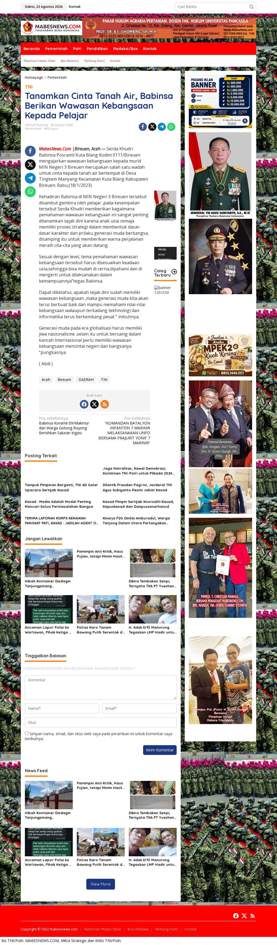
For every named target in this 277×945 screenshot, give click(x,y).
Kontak (191, 929)
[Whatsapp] (171, 127)
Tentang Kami (166, 929)
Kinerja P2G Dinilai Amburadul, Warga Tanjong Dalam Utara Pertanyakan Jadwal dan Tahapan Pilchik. (136, 520)
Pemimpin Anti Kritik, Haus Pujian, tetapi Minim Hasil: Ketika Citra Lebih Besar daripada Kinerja (100, 554)
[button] (251, 6)
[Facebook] (84, 404)
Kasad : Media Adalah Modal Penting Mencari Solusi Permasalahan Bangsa (59, 504)
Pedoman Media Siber (102, 929)
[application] (165, 253)
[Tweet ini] (152, 127)
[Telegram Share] (162, 127)
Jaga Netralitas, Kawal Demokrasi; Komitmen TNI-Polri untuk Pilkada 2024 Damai (137, 471)
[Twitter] (94, 404)
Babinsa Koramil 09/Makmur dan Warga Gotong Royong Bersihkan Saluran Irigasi (64, 426)
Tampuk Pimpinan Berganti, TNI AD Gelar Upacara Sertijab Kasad (61, 487)
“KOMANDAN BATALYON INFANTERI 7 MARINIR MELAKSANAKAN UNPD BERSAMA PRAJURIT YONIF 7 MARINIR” (124, 430)
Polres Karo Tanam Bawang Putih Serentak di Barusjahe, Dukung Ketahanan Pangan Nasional (100, 630)
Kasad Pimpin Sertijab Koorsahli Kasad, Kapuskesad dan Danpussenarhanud (138, 504)
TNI (29, 87)
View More (101, 884)
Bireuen (64, 379)
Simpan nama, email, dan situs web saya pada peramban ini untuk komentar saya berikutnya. (98, 736)
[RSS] (104, 404)
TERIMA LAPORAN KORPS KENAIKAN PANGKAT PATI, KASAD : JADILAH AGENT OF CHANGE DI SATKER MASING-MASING (61, 520)
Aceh (46, 379)
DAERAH (86, 379)
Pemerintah (33, 129)
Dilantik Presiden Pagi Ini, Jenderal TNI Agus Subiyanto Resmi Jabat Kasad (137, 487)
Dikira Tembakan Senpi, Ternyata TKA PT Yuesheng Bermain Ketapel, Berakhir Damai (152, 583)
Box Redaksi (138, 929)
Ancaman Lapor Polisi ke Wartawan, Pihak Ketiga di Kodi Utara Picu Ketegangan (48, 630)
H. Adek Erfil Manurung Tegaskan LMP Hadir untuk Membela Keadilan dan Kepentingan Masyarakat (152, 630)
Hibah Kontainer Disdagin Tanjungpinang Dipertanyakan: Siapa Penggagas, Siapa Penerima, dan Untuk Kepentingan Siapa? (48, 583)
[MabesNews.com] (51, 27)
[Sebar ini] (143, 127)
